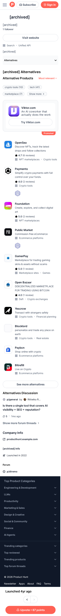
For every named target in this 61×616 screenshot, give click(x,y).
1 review (28, 268)
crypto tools (14, 87)
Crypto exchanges (37, 299)
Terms (47, 583)
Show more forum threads (19, 423)
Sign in (51, 4)
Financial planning (46, 316)
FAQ (39, 583)
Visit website (30, 37)
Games (46, 272)
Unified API (24, 45)
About (30, 583)
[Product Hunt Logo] (12, 5)
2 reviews (29, 181)
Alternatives (10, 60)
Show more (35, 93)
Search (11, 45)
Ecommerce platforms (31, 238)
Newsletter (10, 583)
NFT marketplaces (29, 159)
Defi (21, 299)
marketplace (13, 93)
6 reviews (28, 155)
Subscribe (29, 4)
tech (35, 87)
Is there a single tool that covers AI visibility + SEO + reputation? (25, 407)
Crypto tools (50, 159)
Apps (22, 583)
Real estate (42, 338)
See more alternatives (31, 384)
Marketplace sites (29, 272)
